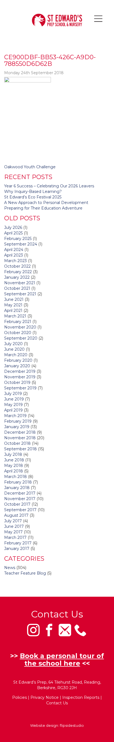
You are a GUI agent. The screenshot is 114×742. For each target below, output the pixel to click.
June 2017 (14, 526)
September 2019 (20, 388)
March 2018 (15, 476)
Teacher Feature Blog (25, 573)
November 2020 (20, 327)
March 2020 (15, 354)
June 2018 (14, 459)
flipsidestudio (72, 725)
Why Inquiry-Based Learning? (33, 191)
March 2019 (15, 415)
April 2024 (13, 249)
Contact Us (57, 702)
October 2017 (17, 504)
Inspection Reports (80, 697)
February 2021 (17, 321)
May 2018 (13, 465)
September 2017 (20, 509)
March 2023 (15, 260)
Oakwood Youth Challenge (30, 166)
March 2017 (15, 537)
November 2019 (19, 376)
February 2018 (18, 482)
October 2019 (17, 382)
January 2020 (17, 365)
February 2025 (18, 238)
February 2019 (18, 421)
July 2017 (13, 520)
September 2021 (20, 293)
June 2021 (14, 299)
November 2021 (19, 282)
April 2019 (13, 410)
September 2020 (20, 338)
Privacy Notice (44, 697)
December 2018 (20, 432)
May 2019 (13, 404)
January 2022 (17, 277)
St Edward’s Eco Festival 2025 (32, 197)
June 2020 (14, 349)
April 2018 (13, 471)
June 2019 (14, 399)
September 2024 (20, 244)
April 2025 (13, 233)
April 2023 (13, 255)
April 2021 (13, 310)
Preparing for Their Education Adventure (43, 208)
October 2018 (17, 443)
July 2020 (13, 343)
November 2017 (19, 498)
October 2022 (17, 266)
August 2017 (16, 515)
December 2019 (19, 371)
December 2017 (19, 493)
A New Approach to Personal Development (46, 202)
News (9, 567)
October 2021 (17, 288)
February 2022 (18, 271)
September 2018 (20, 448)
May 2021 (13, 305)
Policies (19, 697)
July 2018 (13, 454)
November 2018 (20, 437)
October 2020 (17, 332)
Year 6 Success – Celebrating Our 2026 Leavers (49, 185)
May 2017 (13, 531)
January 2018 (17, 487)
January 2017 (16, 548)
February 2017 (18, 543)
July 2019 (13, 393)
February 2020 (18, 360)
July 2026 (13, 227)
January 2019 (16, 426)
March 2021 (15, 316)
